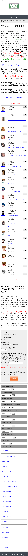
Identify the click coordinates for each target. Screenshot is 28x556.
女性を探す (6, 344)
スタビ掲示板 (5, 537)
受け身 (11, 355)
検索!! (14, 378)
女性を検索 (9, 97)
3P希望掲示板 (5, 476)
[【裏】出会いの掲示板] (14, 8)
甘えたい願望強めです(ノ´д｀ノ (15, 166)
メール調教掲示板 (6, 547)
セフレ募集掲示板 (6, 451)
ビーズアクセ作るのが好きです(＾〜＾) (16, 191)
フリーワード (5, 363)
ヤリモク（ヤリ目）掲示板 (8, 456)
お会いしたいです (12, 243)
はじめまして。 (11, 183)
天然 (4, 359)
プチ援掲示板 (5, 511)
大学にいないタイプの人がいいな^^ (16, 139)
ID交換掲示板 (5, 527)
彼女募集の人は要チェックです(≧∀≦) (16, 131)
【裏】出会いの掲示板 (9, 554)
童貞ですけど (11, 235)
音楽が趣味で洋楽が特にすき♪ (14, 215)
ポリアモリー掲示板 (6, 471)
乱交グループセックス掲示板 (9, 481)
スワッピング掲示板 (6, 496)
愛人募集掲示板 (5, 461)
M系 (13, 359)
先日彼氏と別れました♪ (13, 207)
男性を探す (15, 344)
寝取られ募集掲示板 (6, 501)
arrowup (26, 554)
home (21, 554)
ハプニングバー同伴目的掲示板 (9, 486)
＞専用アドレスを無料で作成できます (11, 65)
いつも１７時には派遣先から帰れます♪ (16, 147)
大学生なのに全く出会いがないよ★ (16, 199)
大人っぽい (7, 361)
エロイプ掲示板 (5, 532)
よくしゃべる (19, 355)
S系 (9, 359)
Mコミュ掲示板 (5, 542)
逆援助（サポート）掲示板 (8, 516)
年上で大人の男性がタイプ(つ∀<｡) (15, 175)
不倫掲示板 (4, 466)
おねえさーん (11, 111)
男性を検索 (19, 97)
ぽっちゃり (16, 357)
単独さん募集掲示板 (6, 491)
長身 (17, 359)
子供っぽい (16, 361)
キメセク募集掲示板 (6, 506)
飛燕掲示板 (4, 522)
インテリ (24, 357)
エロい (5, 355)
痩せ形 (9, 357)
